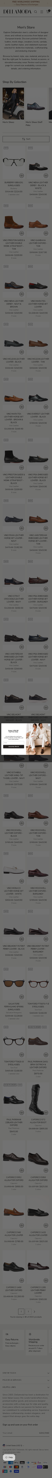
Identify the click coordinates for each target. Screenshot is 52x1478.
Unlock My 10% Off (13, 746)
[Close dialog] (49, 725)
